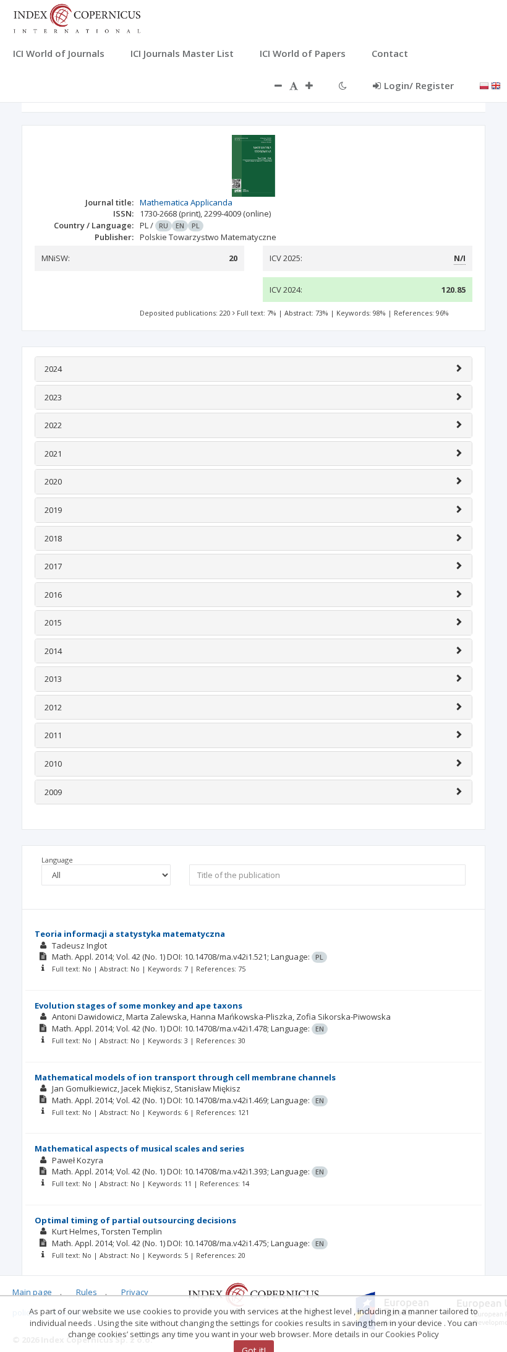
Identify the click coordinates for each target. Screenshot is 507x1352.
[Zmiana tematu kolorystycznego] (343, 85)
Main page (32, 1292)
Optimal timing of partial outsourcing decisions (135, 1220)
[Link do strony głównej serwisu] (76, 17)
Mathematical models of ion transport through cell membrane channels (185, 1077)
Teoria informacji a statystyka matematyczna (130, 933)
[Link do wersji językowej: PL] (484, 84)
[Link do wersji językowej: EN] (496, 84)
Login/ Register (419, 85)
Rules (86, 1292)
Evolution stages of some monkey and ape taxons (138, 1005)
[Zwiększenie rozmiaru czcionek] (315, 85)
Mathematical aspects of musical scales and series (139, 1148)
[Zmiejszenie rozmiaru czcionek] (272, 85)
